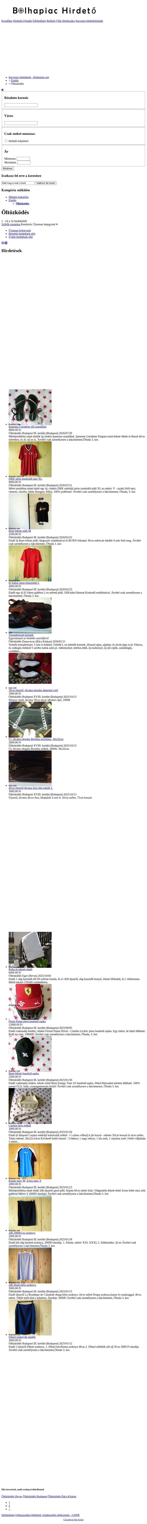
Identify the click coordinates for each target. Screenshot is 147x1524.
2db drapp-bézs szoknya (22, 1284)
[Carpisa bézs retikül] (30, 1123)
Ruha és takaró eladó (20, 969)
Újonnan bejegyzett (44, 224)
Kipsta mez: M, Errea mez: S (25, 1180)
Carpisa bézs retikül (20, 1125)
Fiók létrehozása (65, 20)
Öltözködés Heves (11, 1496)
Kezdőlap (6, 20)
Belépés (51, 20)
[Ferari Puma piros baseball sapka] (30, 1018)
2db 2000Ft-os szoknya (22, 1232)
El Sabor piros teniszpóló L (24, 582)
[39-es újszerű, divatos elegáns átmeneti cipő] (30, 687)
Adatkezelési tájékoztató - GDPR (61, 1515)
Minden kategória (19, 197)
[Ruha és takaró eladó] (30, 966)
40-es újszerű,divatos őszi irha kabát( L (31, 787)
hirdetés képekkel (18, 141)
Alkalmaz (8, 168)
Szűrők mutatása (11, 224)
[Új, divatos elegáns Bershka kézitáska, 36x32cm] (30, 736)
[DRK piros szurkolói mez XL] (30, 476)
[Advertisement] (73, 48)
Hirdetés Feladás (22, 20)
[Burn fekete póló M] (30, 528)
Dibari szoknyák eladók (22, 1337)
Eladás (12, 200)
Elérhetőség (39, 20)
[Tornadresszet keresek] (30, 632)
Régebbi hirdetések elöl (22, 233)
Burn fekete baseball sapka (24, 1073)
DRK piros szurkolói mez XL (25, 478)
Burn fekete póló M (20, 530)
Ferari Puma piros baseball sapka (27, 1021)
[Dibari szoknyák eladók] (30, 1334)
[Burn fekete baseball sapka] (30, 1070)
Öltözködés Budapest (35, 1496)
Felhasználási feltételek (28, 1515)
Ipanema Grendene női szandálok (27, 426)
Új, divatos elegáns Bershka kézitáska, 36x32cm (36, 739)
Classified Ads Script (73, 1519)
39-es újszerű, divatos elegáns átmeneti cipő (33, 690)
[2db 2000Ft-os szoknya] (30, 1230)
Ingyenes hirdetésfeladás (89, 20)
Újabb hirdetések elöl (21, 236)
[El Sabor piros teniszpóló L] (30, 580)
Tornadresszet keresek (21, 634)
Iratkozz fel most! (46, 183)
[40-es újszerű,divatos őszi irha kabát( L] (30, 785)
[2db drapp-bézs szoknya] (30, 1282)
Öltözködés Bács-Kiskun (62, 1496)
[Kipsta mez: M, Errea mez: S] (30, 1178)
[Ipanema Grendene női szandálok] (30, 424)
